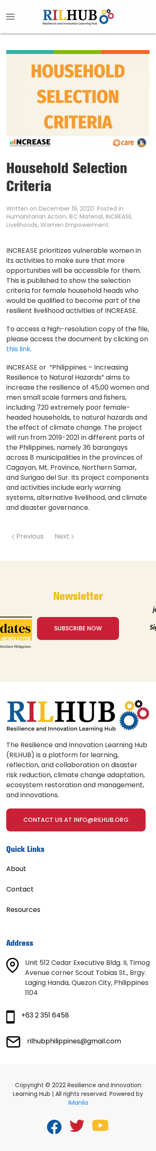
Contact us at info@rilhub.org (76, 820)
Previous (29, 536)
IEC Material (86, 216)
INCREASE (118, 216)
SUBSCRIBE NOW (78, 628)
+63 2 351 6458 (45, 1015)
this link (18, 349)
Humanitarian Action (36, 216)
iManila (78, 1102)
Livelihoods (21, 225)
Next (62, 536)
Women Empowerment (74, 225)
